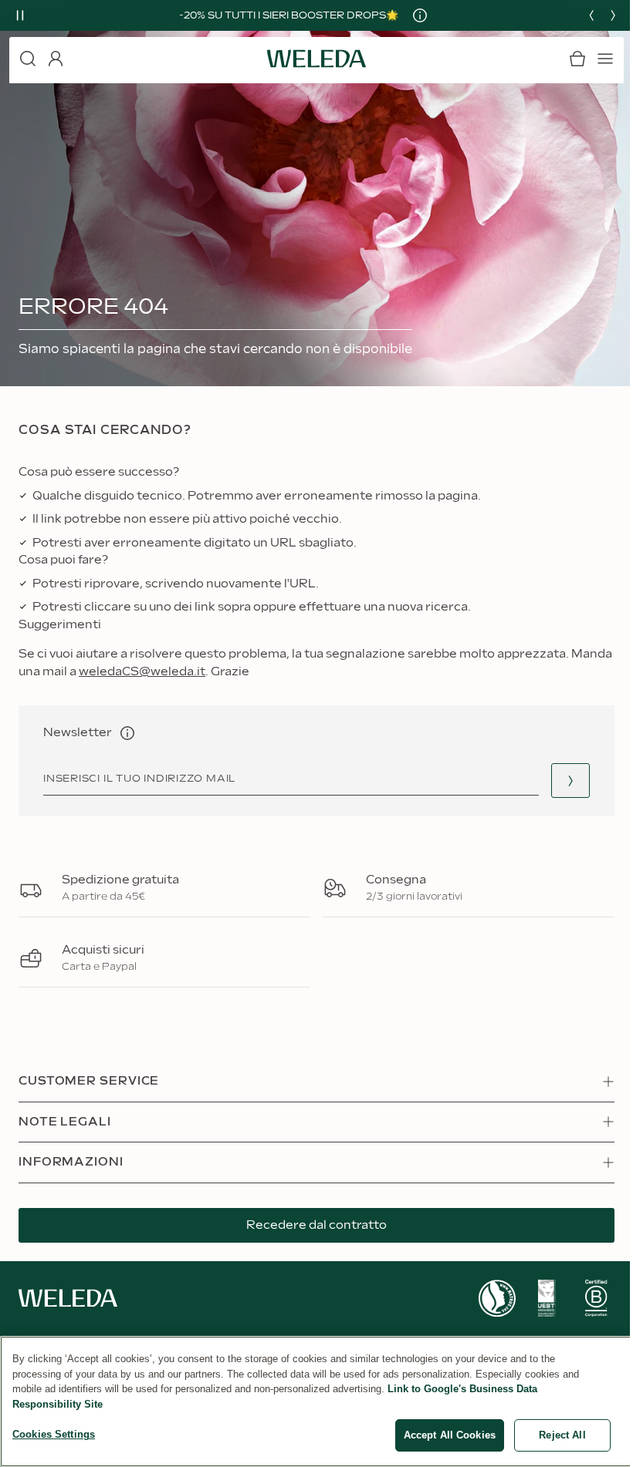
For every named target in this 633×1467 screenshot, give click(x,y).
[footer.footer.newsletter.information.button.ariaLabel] (127, 733)
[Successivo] (613, 15)
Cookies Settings (53, 1434)
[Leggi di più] (497, 1298)
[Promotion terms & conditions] (420, 15)
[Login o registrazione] (55, 58)
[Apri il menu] (605, 58)
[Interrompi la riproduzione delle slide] (20, 15)
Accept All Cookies (450, 1435)
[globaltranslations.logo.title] (316, 58)
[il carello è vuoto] (577, 58)
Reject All (562, 1435)
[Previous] (591, 15)
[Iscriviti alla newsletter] (570, 780)
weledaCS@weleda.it (142, 672)
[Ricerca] (28, 58)
